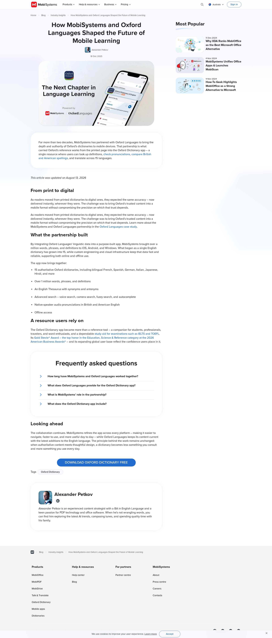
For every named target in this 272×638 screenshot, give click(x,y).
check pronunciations (116, 154)
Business (109, 4)
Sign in (234, 4)
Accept (169, 633)
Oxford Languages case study (118, 226)
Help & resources (88, 4)
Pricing (124, 4)
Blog (43, 15)
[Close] (267, 633)
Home (33, 15)
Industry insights (58, 15)
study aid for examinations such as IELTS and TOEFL (127, 334)
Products (67, 4)
